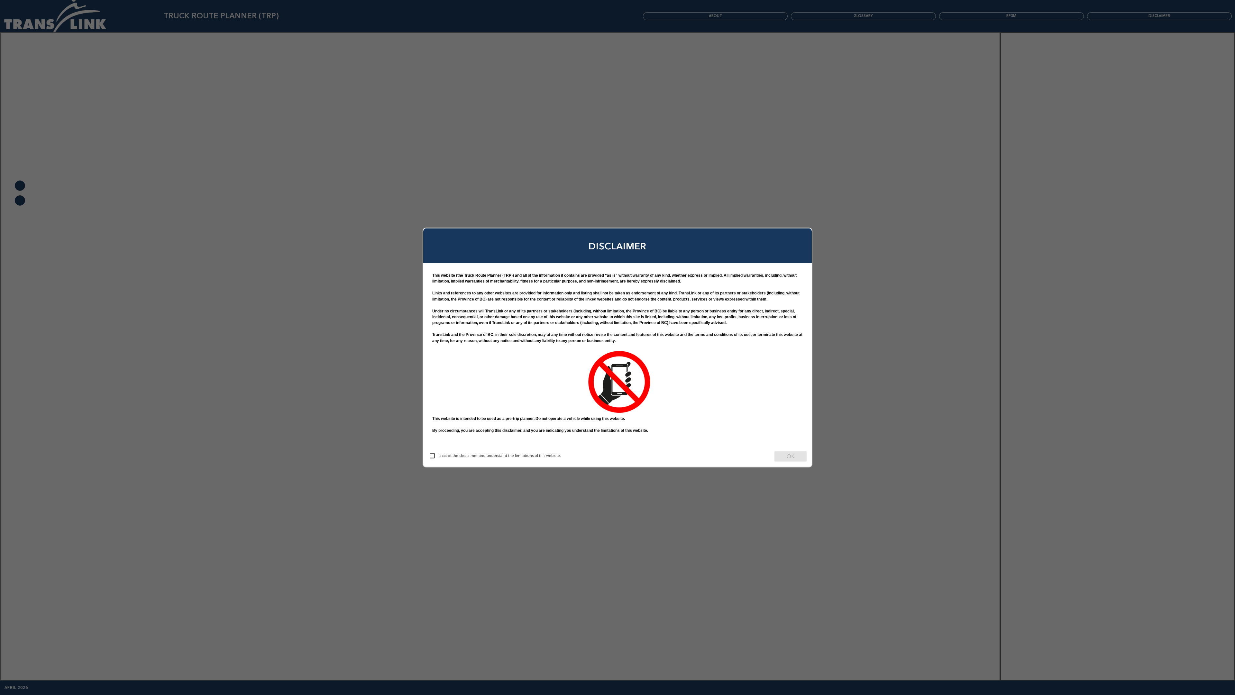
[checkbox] (432, 456)
